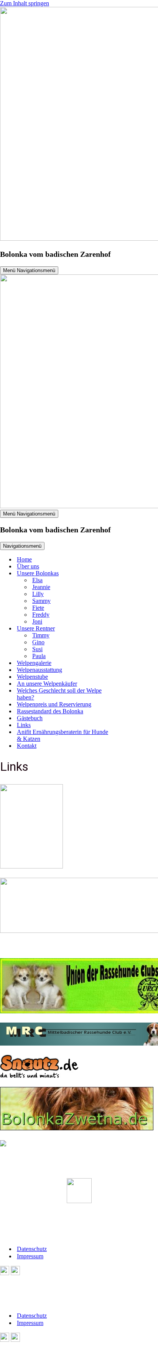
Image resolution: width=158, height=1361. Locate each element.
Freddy (40, 614)
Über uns (28, 566)
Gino (38, 642)
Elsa (37, 580)
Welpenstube (32, 676)
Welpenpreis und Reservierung (54, 704)
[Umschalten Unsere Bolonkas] (130, 573)
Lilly (38, 594)
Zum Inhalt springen (24, 3)
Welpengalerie (34, 663)
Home (24, 559)
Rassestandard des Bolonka (50, 711)
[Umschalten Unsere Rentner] (130, 629)
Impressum (30, 1256)
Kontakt (26, 745)
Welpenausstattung (39, 670)
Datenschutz (32, 1249)
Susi (37, 649)
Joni (37, 621)
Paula (39, 656)
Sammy (41, 601)
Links (24, 725)
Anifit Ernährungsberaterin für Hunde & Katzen (62, 735)
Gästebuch (30, 718)
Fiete (38, 607)
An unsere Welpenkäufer (47, 683)
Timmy (40, 635)
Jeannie (41, 587)
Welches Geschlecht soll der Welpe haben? (59, 694)
